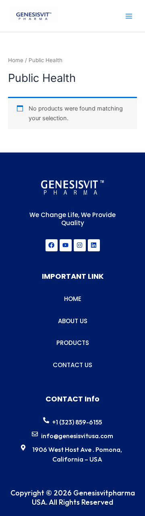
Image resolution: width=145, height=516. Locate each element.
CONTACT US (72, 365)
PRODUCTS (72, 342)
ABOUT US (72, 321)
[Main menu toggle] (129, 16)
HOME (72, 299)
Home (15, 60)
